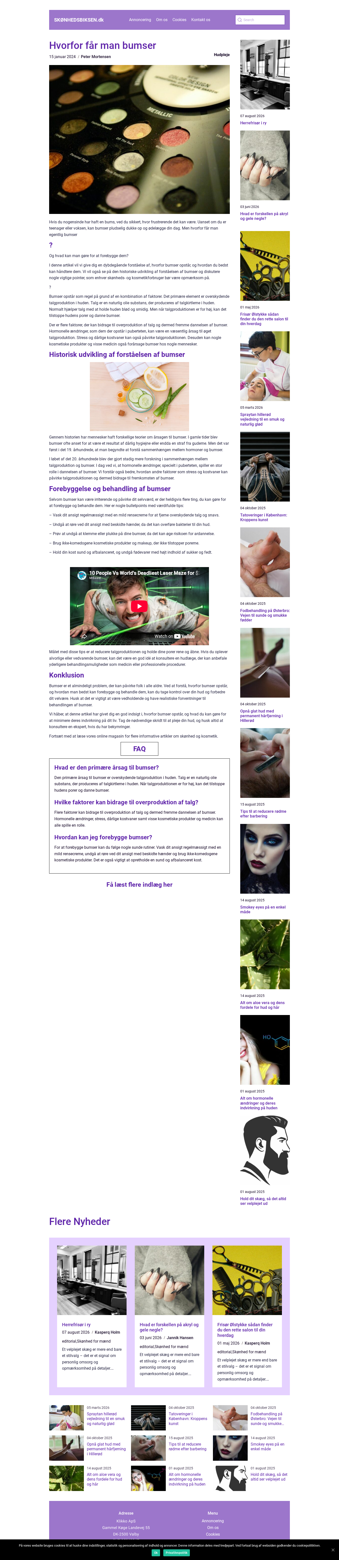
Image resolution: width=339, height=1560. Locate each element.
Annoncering (140, 19)
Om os (162, 19)
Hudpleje (222, 54)
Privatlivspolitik (176, 1553)
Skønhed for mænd (94, 1341)
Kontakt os (200, 19)
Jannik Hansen (180, 1337)
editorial (69, 1341)
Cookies (179, 19)
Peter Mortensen (96, 56)
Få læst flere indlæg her (139, 884)
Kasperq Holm (107, 1332)
